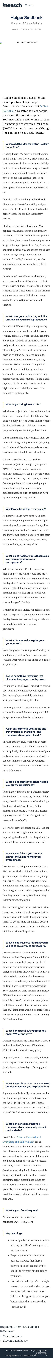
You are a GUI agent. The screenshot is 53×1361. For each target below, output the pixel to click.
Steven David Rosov (15, 1340)
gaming (8, 1326)
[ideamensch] (12, 5)
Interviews (20, 1326)
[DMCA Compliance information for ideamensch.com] (40, 1355)
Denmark (9, 1331)
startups (33, 1326)
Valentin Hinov (12, 1336)
